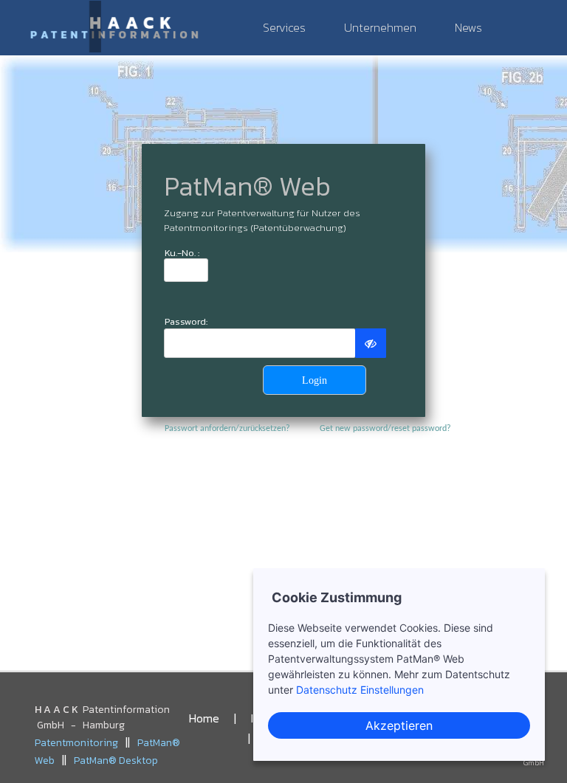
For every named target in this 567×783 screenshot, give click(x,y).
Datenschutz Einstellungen (360, 689)
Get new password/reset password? (385, 428)
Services (284, 27)
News (468, 27)
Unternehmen (380, 27)
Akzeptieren (399, 725)
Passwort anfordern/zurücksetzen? (227, 428)
